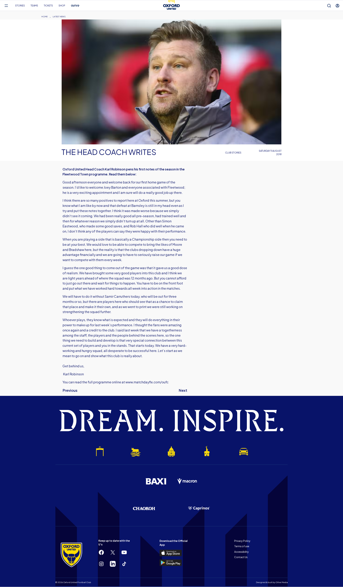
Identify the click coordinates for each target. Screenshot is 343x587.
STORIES (20, 5)
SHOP (62, 5)
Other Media (282, 582)
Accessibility (241, 551)
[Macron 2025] (187, 481)
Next (183, 390)
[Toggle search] (329, 5)
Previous (70, 390)
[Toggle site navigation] (6, 5)
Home (44, 17)
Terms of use (241, 546)
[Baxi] (156, 481)
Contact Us (241, 557)
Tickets (48, 5)
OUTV (75, 5)
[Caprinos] (199, 508)
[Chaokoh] (144, 508)
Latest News (59, 17)
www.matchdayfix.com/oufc (146, 382)
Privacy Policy (242, 540)
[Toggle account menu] (337, 5)
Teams (34, 5)
